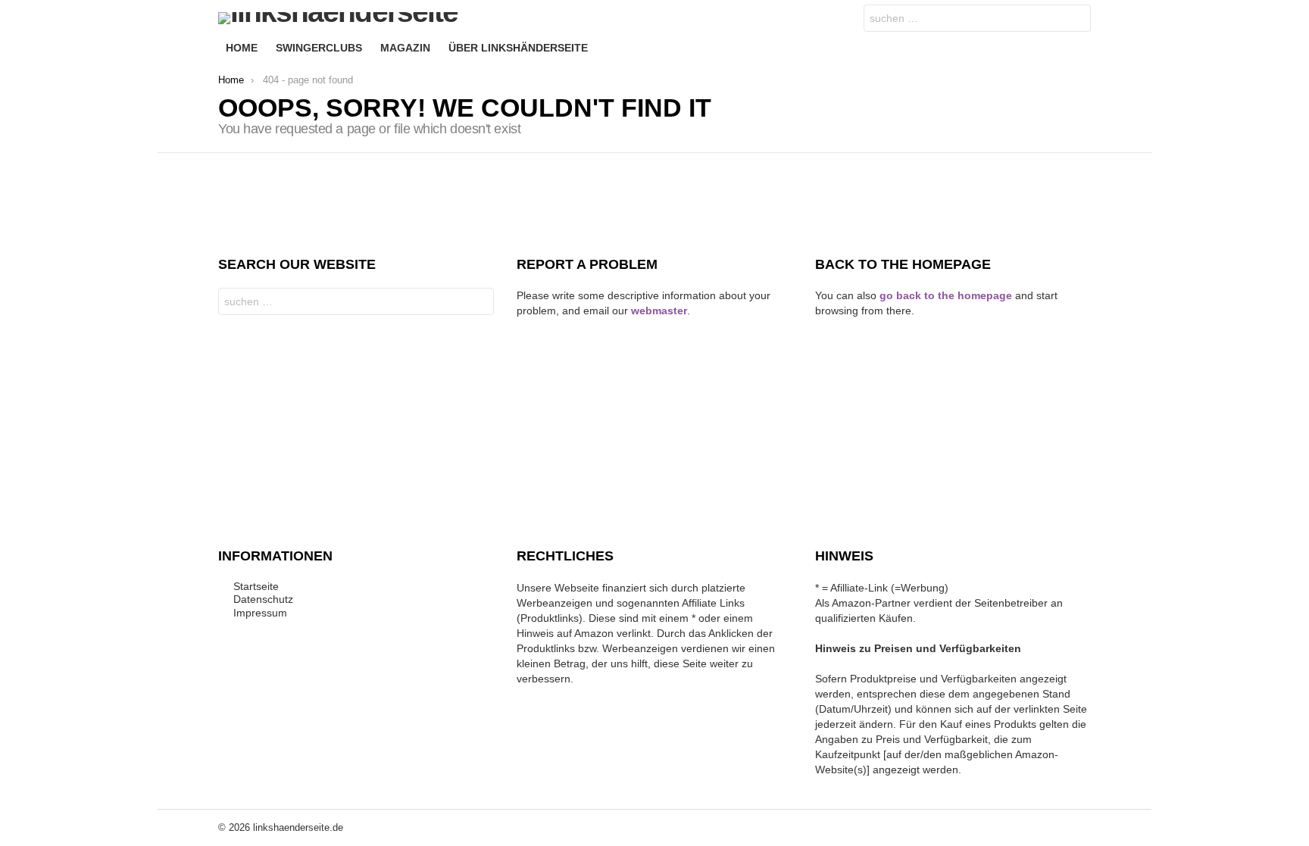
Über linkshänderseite (518, 48)
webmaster (659, 310)
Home (242, 48)
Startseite (256, 586)
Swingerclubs (319, 48)
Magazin (405, 48)
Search (1076, 20)
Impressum (260, 613)
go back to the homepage (945, 295)
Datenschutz (263, 599)
